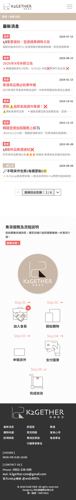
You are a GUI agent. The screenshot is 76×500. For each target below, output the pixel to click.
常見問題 (32, 432)
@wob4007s (30, 478)
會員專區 (55, 438)
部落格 (30, 427)
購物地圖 (9, 432)
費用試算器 (33, 438)
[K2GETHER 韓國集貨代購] (18, 6)
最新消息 (9, 427)
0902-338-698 (22, 469)
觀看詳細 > (13, 243)
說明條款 (9, 438)
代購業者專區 (34, 443)
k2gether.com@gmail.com (28, 474)
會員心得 (55, 432)
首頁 (4, 16)
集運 (52, 427)
